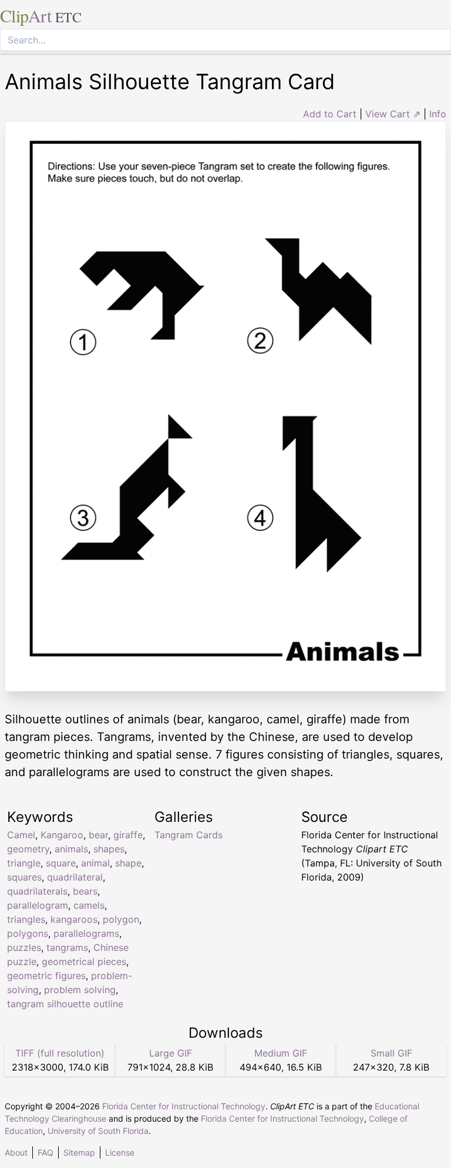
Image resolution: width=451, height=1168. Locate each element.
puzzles (24, 947)
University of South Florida (98, 1131)
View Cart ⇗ (392, 114)
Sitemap (79, 1152)
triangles (26, 919)
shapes (108, 849)
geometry (28, 849)
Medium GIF (280, 1053)
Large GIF (170, 1053)
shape (128, 863)
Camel (21, 835)
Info (437, 114)
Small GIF (391, 1053)
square (61, 863)
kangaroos (74, 919)
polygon (121, 919)
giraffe (128, 835)
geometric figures (46, 975)
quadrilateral (75, 877)
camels (89, 905)
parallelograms (86, 933)
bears (85, 891)
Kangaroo (62, 835)
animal (95, 863)
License (119, 1152)
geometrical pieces (84, 961)
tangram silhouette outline (65, 1004)
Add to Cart (329, 114)
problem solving (80, 990)
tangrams (67, 947)
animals (71, 849)
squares (24, 877)
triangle (24, 863)
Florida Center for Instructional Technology (183, 1106)
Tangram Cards (188, 835)
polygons (27, 933)
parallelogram (37, 905)
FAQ (45, 1152)
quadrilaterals (37, 891)
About (16, 1152)
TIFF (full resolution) (60, 1053)
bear (98, 835)
